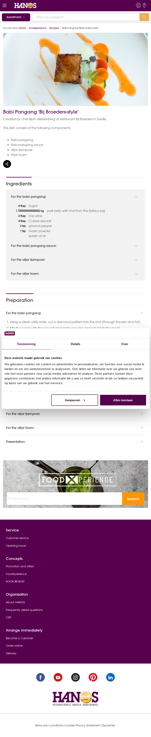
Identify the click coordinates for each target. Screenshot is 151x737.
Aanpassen (72, 400)
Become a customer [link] (19, 638)
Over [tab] (124, 344)
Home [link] (22, 28)
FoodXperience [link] (16, 574)
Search (133, 498)
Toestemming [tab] (26, 344)
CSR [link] (8, 617)
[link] (25, 5)
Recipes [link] (54, 28)
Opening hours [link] (16, 546)
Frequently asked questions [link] (24, 610)
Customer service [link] (17, 538)
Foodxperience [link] (38, 28)
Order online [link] (14, 646)
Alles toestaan (123, 400)
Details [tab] (75, 344)
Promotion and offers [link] (20, 566)
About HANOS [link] (15, 602)
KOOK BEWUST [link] (15, 581)
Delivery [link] (11, 653)
